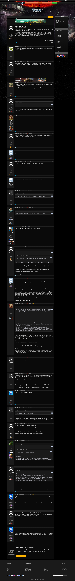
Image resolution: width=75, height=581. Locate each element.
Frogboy (10, 446)
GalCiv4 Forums (26, 27)
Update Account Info (64, 569)
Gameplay (28, 3)
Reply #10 (16, 190)
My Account (63, 564)
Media (44, 3)
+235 (11, 217)
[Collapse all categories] (66, 30)
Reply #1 (16, 46)
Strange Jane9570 (11, 184)
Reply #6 (16, 133)
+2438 (11, 450)
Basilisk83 (11, 87)
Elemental (26, 564)
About (44, 563)
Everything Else (12, 24)
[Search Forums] (67, 0)
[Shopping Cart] (65, 0)
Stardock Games (17, 24)
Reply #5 (16, 115)
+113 (11, 200)
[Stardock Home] (8, 0)
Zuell (11, 378)
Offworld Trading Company (28, 570)
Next (51, 45)
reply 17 (22, 470)
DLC (36, 3)
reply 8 (25, 193)
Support (27, 0)
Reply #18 (16, 390)
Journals (33, 3)
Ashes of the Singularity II (28, 563)
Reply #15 (16, 303)
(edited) (33, 303)
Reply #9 (16, 177)
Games (14, 0)
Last (52, 45)
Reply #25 (16, 527)
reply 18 (24, 410)
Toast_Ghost (11, 155)
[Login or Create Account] (64, 0)
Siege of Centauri (27, 571)
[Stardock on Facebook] (59, 55)
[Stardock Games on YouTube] (60, 55)
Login (17, 18)
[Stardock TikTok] (61, 57)
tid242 (11, 120)
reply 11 (22, 250)
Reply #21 (16, 440)
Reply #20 (16, 423)
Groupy (8, 570)
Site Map (43, 579)
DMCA (40, 579)
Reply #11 (16, 207)
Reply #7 (16, 150)
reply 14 (26, 306)
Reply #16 (16, 357)
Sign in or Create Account (21, 556)
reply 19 (22, 444)
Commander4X (11, 166)
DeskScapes (8, 568)
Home (9, 24)
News (21, 0)
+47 (10, 56)
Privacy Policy (32, 579)
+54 (10, 144)
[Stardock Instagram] (63, 55)
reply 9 (23, 210)
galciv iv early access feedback (49, 40)
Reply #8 (16, 161)
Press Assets (45, 569)
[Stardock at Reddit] (58, 57)
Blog (24, 0)
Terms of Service (37, 579)
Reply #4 (16, 98)
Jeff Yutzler (11, 31)
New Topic (50, 16)
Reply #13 (16, 246)
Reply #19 (16, 407)
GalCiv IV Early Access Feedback (31, 24)
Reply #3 (16, 82)
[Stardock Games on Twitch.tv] (62, 55)
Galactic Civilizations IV (23, 24)
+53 (10, 93)
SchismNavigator (11, 232)
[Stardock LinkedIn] (62, 57)
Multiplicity (8, 569)
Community (18, 0)
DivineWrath (11, 396)
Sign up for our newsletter (47, 575)
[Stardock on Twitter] (57, 55)
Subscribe (65, 575)
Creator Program (46, 570)
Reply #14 (16, 278)
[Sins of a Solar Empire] (37, 9)
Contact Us (45, 571)
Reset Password (64, 568)
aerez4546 (11, 139)
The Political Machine (28, 569)
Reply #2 (16, 61)
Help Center (63, 563)
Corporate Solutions (10, 564)
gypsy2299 (11, 195)
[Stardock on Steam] (65, 55)
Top (52, 46)
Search (14, 18)
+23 (10, 172)
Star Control (26, 568)
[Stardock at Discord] (59, 57)
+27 (10, 36)
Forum (40, 3)
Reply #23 (16, 494)
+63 (10, 313)
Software (11, 0)
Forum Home (11, 18)
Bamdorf (11, 51)
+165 (11, 237)
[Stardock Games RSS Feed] (64, 57)
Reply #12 (17, 226)
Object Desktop (9, 563)
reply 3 (23, 102)
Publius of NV (10, 212)
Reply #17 (16, 373)
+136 (11, 400)
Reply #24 (16, 510)
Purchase (54, 3)
